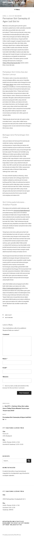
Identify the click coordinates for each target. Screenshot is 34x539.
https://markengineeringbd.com (12, 288)
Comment (6, 334)
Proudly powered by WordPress (12, 534)
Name (5, 359)
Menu (18, 9)
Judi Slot (8, 315)
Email (5, 368)
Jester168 (9, 317)
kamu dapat (9, 84)
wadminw (18, 16)
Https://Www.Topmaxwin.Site (11, 63)
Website (5, 377)
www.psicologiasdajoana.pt (21, 210)
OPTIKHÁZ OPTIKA (14, 2)
